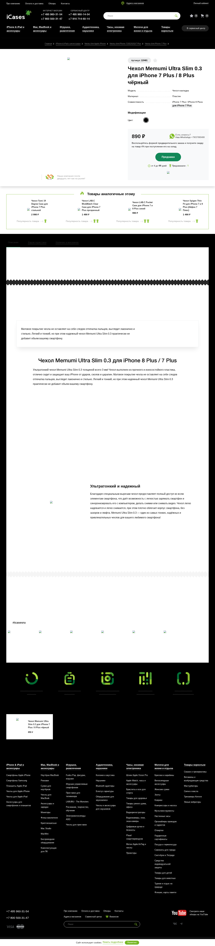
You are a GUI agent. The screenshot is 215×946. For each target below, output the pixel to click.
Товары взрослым (194, 764)
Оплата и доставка (34, 3)
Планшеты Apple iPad (16, 786)
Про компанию (13, 3)
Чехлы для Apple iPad (16, 796)
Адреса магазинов (135, 3)
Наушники (100, 780)
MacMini (44, 834)
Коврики (158, 800)
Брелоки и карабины (164, 775)
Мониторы (45, 812)
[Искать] (176, 15)
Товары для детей (163, 873)
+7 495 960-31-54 (51, 14)
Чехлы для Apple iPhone (95, 44)
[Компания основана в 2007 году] (18, 16)
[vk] (175, 923)
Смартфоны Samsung (16, 780)
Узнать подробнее (113, 942)
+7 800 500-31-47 (51, 19)
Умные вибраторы (192, 802)
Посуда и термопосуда (165, 844)
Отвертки (159, 830)
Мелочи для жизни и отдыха (164, 766)
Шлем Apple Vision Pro (137, 775)
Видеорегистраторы (135, 812)
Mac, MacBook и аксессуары (50, 766)
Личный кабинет (201, 3)
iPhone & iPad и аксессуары (68, 44)
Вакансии (114, 916)
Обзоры (52, 3)
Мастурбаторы (191, 786)
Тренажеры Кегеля (193, 796)
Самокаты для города (165, 850)
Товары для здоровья (136, 798)
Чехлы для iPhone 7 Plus (156, 44)
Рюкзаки (45, 780)
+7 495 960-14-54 (79, 14)
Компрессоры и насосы (166, 805)
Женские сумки (162, 789)
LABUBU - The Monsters (77, 801)
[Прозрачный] (152, 120)
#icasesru (19, 622)
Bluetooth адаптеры (105, 786)
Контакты (65, 3)
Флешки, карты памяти (165, 892)
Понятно (132, 942)
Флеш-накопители (49, 818)
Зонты (157, 795)
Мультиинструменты (164, 811)
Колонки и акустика (105, 775)
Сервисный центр (93, 916)
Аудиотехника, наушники (104, 766)
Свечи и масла (191, 791)
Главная (48, 44)
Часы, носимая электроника (135, 766)
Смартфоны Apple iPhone (18, 775)
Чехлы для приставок (76, 824)
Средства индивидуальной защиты (162, 864)
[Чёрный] (146, 120)
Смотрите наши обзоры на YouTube (199, 913)
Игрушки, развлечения (73, 766)
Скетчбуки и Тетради (164, 855)
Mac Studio (46, 828)
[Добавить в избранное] (155, 60)
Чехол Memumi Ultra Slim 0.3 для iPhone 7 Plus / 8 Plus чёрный (39, 724)
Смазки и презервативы (195, 772)
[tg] (181, 923)
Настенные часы (162, 816)
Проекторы (131, 853)
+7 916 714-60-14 (79, 19)
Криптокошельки (49, 823)
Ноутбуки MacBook (50, 775)
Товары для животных (165, 878)
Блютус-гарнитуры (105, 791)
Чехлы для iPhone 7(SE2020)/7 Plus (125, 44)
